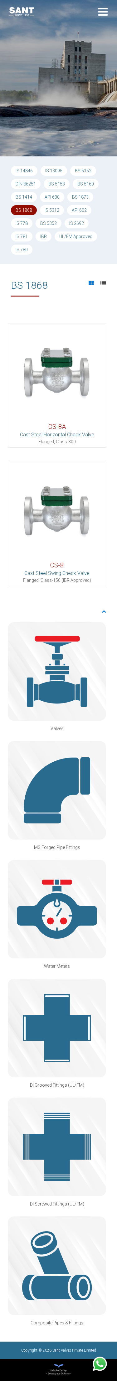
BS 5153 (56, 183)
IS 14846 (24, 170)
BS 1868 (24, 210)
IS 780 (22, 249)
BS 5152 (83, 170)
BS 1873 (80, 197)
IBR (43, 236)
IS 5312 (52, 210)
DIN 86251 (26, 183)
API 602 (79, 210)
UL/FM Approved (75, 236)
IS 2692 (76, 223)
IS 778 (22, 223)
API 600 (52, 197)
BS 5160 (85, 183)
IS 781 (22, 236)
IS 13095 (53, 170)
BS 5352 (48, 223)
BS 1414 (24, 197)
